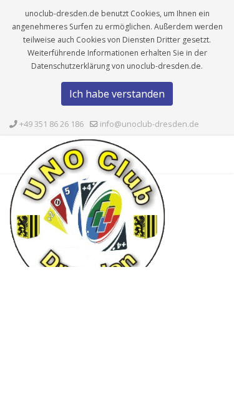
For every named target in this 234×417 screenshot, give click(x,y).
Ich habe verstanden (117, 94)
